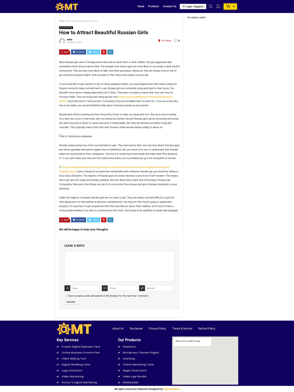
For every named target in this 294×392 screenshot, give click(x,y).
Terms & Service (182, 328)
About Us (118, 328)
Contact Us (169, 6)
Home (141, 6)
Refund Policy (206, 328)
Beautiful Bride (66, 28)
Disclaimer (136, 328)
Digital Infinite (172, 388)
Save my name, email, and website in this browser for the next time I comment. (108, 295)
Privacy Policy (157, 328)
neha (69, 39)
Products (153, 6)
